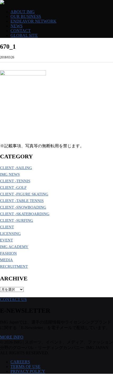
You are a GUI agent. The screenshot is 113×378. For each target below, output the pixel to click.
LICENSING (10, 233)
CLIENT (7, 227)
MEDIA (6, 260)
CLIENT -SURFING (16, 220)
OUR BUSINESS (26, 16)
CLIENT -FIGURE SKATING (24, 194)
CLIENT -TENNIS (15, 181)
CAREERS (20, 362)
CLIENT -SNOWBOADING (23, 207)
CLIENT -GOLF (13, 187)
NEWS (17, 26)
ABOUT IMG (23, 11)
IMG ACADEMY (14, 247)
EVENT (6, 240)
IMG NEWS (10, 174)
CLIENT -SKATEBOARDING (24, 214)
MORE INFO (11, 337)
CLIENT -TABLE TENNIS (22, 201)
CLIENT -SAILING (16, 168)
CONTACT (21, 30)
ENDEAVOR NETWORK (33, 21)
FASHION (8, 253)
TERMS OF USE (25, 366)
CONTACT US (13, 299)
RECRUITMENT (14, 266)
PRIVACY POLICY (28, 371)
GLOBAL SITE (24, 35)
